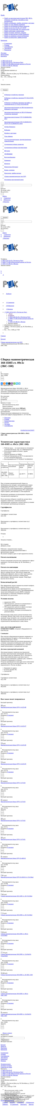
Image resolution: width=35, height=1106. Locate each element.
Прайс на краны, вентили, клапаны (15, 32)
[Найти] (2, 194)
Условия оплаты (6, 1064)
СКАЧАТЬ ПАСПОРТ (27, 430)
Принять (29, 1096)
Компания (4, 1049)
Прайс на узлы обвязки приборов (14, 24)
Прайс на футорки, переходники (14, 31)
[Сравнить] (2, 379)
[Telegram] (19, 383)
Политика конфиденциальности (14, 1101)
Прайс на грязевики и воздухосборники (16, 36)
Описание (7, 417)
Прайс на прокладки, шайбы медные (15, 37)
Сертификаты (8, 46)
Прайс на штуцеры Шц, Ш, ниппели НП (16, 29)
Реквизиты (7, 50)
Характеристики (9, 421)
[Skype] (17, 383)
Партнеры (4, 1048)
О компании (8, 43)
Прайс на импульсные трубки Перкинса (16, 34)
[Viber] (12, 383)
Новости (3, 1046)
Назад (10, 314)
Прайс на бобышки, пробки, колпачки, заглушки (19, 23)
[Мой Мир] (7, 383)
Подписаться (5, 1040)
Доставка (7, 424)
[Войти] (1, 269)
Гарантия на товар (6, 1067)
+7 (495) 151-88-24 (9, 65)
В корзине (10, 715)
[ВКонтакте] (2, 383)
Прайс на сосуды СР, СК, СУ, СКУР (15, 28)
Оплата (6, 422)
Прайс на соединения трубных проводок (16, 26)
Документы (7, 48)
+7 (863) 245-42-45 (6, 61)
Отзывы (6, 45)
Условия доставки (6, 1065)
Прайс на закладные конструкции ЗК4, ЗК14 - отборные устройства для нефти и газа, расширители (18, 19)
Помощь (3, 1061)
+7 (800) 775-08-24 (16, 64)
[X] (9, 383)
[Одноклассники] (4, 383)
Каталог (3, 1045)
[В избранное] (2, 377)
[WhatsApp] (14, 383)
